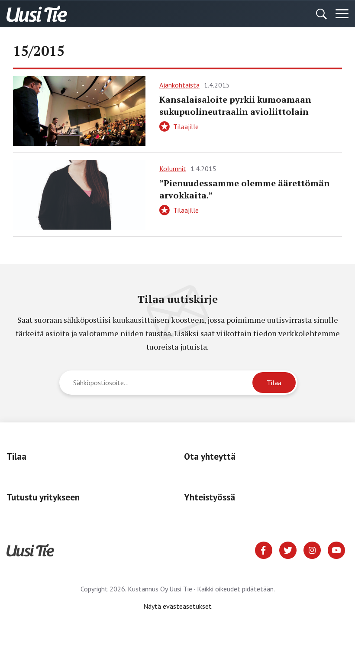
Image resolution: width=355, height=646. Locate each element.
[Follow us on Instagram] (312, 549)
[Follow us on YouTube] (336, 549)
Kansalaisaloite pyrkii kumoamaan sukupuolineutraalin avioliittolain (235, 105)
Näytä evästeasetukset (177, 606)
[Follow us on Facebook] (263, 549)
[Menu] (342, 14)
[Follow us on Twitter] (288, 549)
